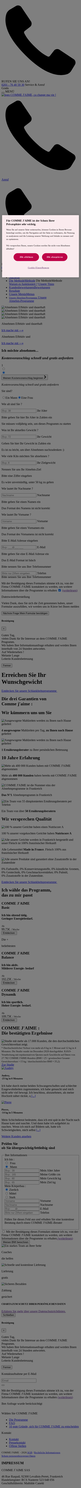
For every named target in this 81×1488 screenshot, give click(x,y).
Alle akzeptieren (55, 257)
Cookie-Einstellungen (38, 268)
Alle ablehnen (26, 257)
